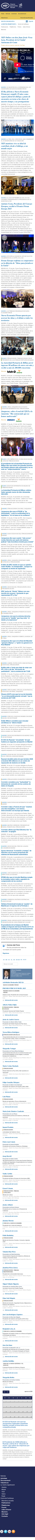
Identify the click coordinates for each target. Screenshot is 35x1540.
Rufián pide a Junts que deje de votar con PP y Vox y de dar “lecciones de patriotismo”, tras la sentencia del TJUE (16, 669)
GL (11, 959)
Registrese (6, 953)
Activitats (14, 13)
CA (6, 959)
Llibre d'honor (26, 27)
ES (4, 959)
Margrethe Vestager (9, 1048)
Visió (3, 1491)
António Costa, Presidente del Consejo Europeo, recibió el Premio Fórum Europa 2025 (16, 206)
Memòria (3, 29)
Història (4, 1487)
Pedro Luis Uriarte (9, 1142)
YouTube (10, 1531)
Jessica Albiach (8, 1205)
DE (14, 959)
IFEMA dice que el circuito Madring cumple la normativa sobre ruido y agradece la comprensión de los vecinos (16, 879)
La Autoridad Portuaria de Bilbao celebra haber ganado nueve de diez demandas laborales (16, 492)
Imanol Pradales (8, 1127)
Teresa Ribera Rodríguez (11, 1032)
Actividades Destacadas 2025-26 (13, 982)
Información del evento (11, 1000)
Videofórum (4, 17)
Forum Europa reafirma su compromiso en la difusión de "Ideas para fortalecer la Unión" (17, 263)
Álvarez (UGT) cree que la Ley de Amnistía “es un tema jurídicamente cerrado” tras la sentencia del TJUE (16, 696)
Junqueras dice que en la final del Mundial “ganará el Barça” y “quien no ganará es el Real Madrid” (17, 642)
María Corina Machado (10, 1066)
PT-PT (24, 959)
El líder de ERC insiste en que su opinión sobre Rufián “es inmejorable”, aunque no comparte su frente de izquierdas (16, 566)
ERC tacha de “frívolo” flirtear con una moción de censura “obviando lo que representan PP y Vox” (15, 593)
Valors (4, 1494)
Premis (19, 27)
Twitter (6, 1531)
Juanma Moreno (8, 1220)
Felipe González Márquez (11, 1082)
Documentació (22, 13)
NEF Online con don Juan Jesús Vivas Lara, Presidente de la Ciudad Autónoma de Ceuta (16, 40)
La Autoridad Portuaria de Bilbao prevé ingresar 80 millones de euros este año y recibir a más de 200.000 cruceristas (17, 365)
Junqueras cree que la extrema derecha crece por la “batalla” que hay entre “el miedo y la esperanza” (15, 618)
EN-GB (18, 959)
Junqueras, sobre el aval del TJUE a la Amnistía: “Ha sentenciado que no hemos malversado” (16, 414)
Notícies (8, 13)
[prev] (4, 1391)
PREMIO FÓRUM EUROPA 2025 (14, 988)
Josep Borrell (7, 1156)
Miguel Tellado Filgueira (11, 1284)
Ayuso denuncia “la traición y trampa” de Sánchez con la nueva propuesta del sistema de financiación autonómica (16, 852)
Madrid (4, 508)
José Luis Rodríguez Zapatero (13, 1314)
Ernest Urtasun (8, 1188)
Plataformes (13, 27)
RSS (14, 1531)
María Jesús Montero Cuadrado (13, 1111)
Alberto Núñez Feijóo (10, 1005)
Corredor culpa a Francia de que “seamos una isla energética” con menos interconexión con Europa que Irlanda (16, 808)
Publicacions (4, 27)
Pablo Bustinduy (8, 1235)
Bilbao (4, 459)
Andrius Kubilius (8, 1361)
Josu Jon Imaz (7, 1345)
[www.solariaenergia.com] (18, 420)
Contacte (5, 1516)
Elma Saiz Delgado (9, 1298)
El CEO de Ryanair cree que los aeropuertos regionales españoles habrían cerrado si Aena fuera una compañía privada (15, 1424)
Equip (3, 1496)
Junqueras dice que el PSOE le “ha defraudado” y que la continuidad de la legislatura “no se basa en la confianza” (15, 513)
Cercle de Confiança (23, 24)
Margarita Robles (8, 1377)
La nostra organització (8, 24)
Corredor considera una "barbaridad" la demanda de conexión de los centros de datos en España (16, 784)
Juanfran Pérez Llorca (10, 1267)
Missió (4, 1489)
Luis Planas (6, 1096)
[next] (7, 1391)
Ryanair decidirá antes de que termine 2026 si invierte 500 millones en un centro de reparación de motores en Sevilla (17, 761)
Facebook (2, 1531)
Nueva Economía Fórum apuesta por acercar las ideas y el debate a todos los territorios (17, 318)
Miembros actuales (8, 1501)
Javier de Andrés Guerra (11, 1019)
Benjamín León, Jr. (9, 1329)
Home (2, 13)
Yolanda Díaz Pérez (9, 1252)
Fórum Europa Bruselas (26, 17)
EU (9, 959)
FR (21, 959)
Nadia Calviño (7, 1173)
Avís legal (5, 1514)
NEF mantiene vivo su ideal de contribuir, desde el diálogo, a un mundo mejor (14, 146)
